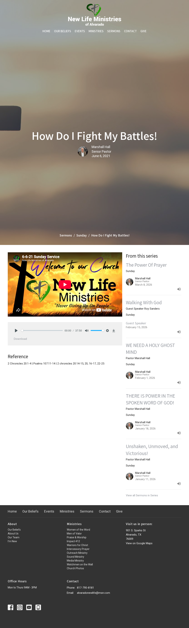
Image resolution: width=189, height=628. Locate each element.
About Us (13, 533)
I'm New (12, 541)
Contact (130, 31)
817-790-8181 (85, 587)
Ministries (96, 31)
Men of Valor (74, 533)
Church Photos (75, 568)
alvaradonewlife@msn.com (93, 592)
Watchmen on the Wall (80, 564)
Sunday (81, 235)
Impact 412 (73, 541)
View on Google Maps (139, 543)
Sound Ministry (75, 556)
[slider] (42, 330)
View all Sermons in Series (142, 495)
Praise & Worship (76, 537)
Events (80, 31)
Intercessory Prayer (78, 549)
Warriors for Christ (77, 545)
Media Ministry (75, 560)
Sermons (113, 31)
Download (20, 339)
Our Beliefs (62, 31)
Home (46, 31)
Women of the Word (78, 529)
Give (143, 31)
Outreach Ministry (77, 552)
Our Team (13, 537)
